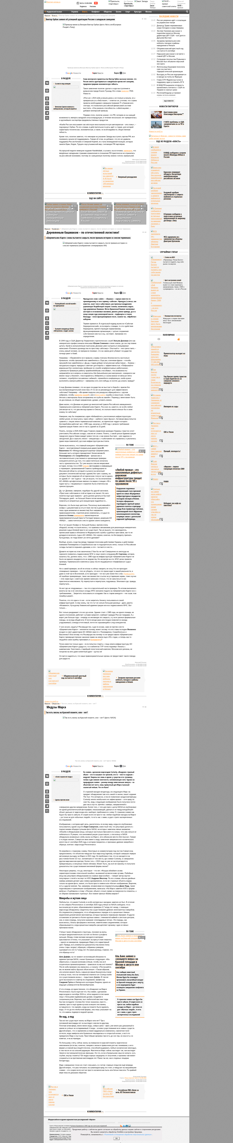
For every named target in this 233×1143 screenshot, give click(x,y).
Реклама (93, 6)
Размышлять (129, 574)
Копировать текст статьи (47, 118)
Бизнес (118, 11)
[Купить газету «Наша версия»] (78, 3)
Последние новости (168, 16)
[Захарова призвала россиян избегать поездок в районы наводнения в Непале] (108, 680)
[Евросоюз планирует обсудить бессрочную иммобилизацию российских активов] (156, 175)
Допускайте (100, 395)
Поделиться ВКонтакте (47, 83)
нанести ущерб (82, 395)
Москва (149, 11)
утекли (86, 466)
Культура (137, 11)
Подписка (83, 6)
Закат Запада (152, 7)
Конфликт (96, 11)
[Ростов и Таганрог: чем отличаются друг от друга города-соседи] (54, 1095)
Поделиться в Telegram (47, 113)
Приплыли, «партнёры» (129, 5)
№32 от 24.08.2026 (86, 3)
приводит (125, 91)
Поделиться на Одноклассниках (47, 98)
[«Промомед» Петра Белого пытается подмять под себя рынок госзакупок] (156, 266)
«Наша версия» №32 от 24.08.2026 (135, 1078)
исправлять (96, 640)
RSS (121, 1126)
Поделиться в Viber (47, 108)
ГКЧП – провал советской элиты (181, 9)
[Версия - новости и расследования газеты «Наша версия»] (60, 6)
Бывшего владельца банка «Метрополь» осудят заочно (63, 330)
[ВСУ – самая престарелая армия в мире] (156, 451)
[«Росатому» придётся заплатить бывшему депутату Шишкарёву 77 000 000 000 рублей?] (156, 354)
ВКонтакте (126, 1126)
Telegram (124, 1126)
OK (116, 1138)
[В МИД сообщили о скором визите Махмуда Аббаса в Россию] (156, 155)
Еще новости (169, 101)
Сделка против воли (62, 800)
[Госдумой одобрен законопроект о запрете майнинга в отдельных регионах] (156, 196)
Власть (84, 11)
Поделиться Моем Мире (47, 91)
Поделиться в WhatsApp (47, 103)
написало (128, 151)
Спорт (127, 11)
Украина (74, 11)
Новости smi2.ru (51, 701)
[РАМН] (156, 481)
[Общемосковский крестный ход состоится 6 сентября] (54, 677)
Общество (108, 11)
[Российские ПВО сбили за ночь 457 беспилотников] (108, 1091)
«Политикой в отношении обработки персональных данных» (128, 1134)
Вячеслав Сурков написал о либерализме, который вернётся (65, 107)
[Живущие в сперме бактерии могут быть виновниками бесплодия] (156, 322)
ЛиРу (129, 1126)
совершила (79, 515)
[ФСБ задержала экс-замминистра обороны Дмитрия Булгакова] (156, 239)
